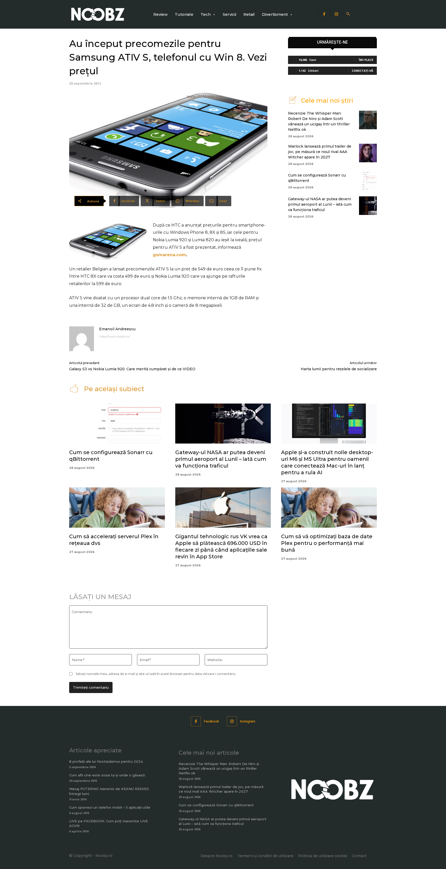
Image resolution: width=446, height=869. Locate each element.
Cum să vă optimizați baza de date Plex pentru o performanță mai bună (326, 543)
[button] (348, 14)
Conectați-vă (362, 71)
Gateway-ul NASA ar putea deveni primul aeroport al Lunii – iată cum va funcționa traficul (320, 204)
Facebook (211, 721)
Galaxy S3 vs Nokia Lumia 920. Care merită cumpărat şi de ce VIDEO (132, 369)
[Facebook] (324, 14)
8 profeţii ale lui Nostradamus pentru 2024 (106, 761)
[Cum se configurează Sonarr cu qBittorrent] (368, 180)
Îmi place (366, 60)
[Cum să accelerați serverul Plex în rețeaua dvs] (117, 507)
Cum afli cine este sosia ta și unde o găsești (107, 775)
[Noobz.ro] (97, 14)
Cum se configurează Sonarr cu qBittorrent (216, 805)
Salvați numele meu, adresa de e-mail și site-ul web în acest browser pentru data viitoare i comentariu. (156, 674)
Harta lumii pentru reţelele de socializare (339, 369)
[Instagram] (336, 14)
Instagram (247, 721)
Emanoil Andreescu (117, 329)
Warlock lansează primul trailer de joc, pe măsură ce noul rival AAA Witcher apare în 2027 (319, 151)
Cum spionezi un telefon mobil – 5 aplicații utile (109, 807)
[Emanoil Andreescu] (81, 338)
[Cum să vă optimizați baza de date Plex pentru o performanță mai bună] (329, 507)
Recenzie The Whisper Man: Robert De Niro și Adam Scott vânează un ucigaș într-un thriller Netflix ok (219, 768)
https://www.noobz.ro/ (114, 336)
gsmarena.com (169, 254)
